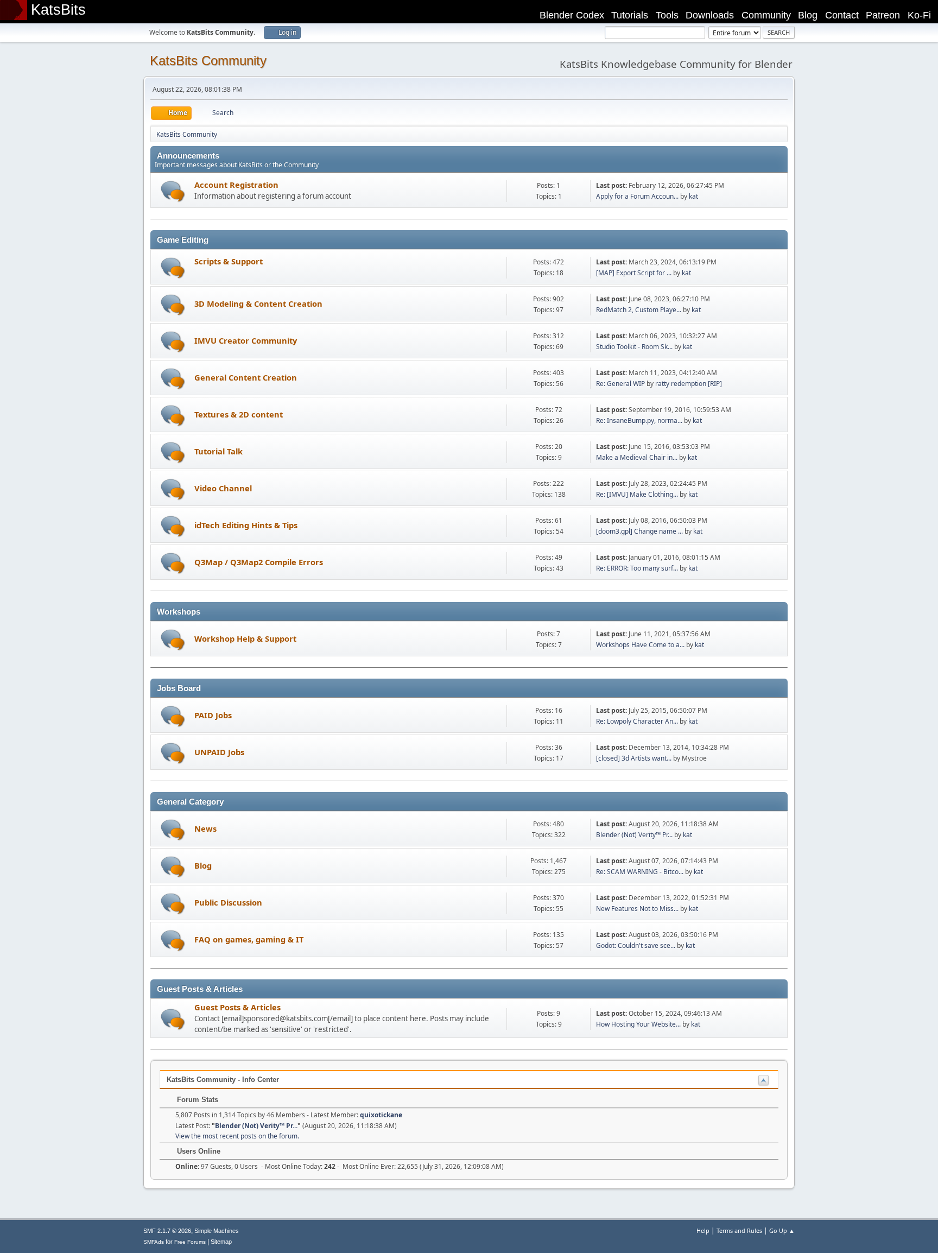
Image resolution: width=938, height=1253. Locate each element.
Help (702, 1230)
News (205, 828)
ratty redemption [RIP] (688, 383)
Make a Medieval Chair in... (636, 457)
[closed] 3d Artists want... (633, 758)
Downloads (710, 15)
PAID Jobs (213, 715)
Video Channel (223, 488)
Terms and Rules (739, 1230)
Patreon (883, 15)
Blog (807, 15)
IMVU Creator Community (245, 340)
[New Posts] (173, 191)
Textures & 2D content (238, 414)
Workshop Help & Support (245, 638)
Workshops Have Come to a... (640, 644)
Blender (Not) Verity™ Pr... (634, 834)
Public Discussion (228, 902)
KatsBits (58, 10)
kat (693, 196)
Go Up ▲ (782, 1230)
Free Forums (190, 1242)
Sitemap (221, 1241)
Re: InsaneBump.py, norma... (639, 420)
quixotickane (381, 1114)
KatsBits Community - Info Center (223, 1079)
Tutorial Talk (218, 451)
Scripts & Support (228, 261)
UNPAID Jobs (219, 751)
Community (766, 15)
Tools (667, 15)
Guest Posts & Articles (237, 1007)
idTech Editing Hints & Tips (245, 525)
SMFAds (153, 1242)
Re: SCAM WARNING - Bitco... (639, 871)
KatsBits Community (208, 60)
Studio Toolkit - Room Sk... (634, 346)
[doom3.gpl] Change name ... (639, 531)
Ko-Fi (919, 15)
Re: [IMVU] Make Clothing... (637, 494)
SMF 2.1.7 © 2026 (167, 1230)
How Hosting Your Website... (638, 1024)
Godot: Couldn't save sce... (635, 945)
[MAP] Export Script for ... (633, 272)
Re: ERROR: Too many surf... (637, 568)
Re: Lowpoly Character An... (637, 721)
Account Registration (236, 184)
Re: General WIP (620, 383)
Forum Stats (196, 1100)
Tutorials (629, 15)
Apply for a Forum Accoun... (637, 196)
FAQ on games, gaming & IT (248, 939)
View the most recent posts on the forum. (237, 1136)
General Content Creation (245, 377)
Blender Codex (572, 15)
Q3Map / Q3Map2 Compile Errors (258, 561)
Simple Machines (216, 1230)
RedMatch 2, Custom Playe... (638, 309)
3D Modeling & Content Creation (258, 303)
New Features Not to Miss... (637, 908)
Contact (842, 15)
